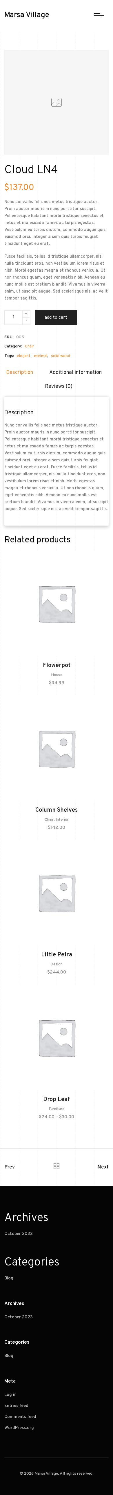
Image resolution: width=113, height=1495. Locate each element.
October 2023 (18, 1234)
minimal (40, 356)
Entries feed (16, 1406)
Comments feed (20, 1417)
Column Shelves (56, 810)
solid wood (60, 356)
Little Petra (56, 955)
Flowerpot (56, 665)
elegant (23, 356)
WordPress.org (19, 1428)
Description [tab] (19, 372)
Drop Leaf (56, 1099)
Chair (29, 346)
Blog (8, 1278)
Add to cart (56, 317)
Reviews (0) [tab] (58, 386)
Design (56, 964)
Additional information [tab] (75, 372)
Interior (62, 819)
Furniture (56, 1109)
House (56, 675)
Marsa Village (26, 15)
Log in (10, 1395)
